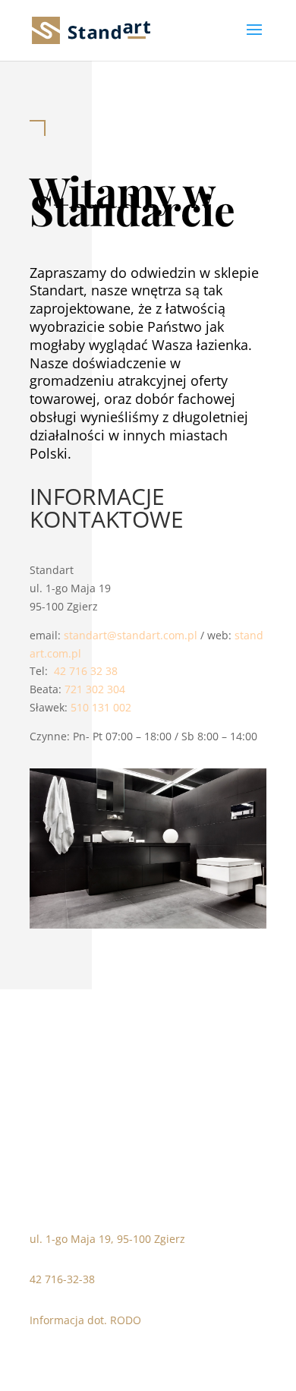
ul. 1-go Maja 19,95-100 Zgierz (107, 1239)
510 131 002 (101, 707)
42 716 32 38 (86, 671)
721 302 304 (95, 689)
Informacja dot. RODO (85, 1320)
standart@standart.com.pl (130, 635)
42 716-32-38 (62, 1279)
